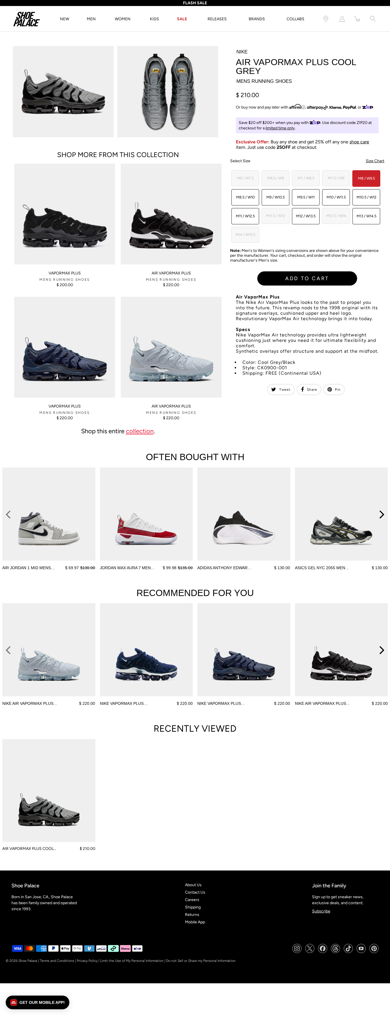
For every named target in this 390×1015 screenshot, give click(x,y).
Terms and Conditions (57, 961)
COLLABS (295, 19)
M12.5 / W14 (336, 216)
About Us (193, 884)
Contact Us (195, 892)
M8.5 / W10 (245, 197)
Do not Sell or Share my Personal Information (201, 961)
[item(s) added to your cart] (357, 19)
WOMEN (122, 19)
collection (140, 431)
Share (312, 390)
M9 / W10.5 (275, 197)
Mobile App (195, 922)
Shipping (193, 907)
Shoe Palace (28, 961)
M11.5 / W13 (275, 216)
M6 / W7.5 (245, 178)
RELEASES (217, 19)
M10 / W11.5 (336, 197)
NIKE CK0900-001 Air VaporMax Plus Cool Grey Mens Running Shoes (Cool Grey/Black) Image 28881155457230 (165, 53)
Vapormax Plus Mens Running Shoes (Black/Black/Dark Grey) (63, 168)
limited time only (280, 128)
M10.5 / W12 (366, 197)
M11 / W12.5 (245, 216)
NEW (64, 19)
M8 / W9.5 (366, 178)
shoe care (359, 142)
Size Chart (375, 161)
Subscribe (321, 911)
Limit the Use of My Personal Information (132, 961)
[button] (37, 1002)
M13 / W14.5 (366, 216)
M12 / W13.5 (305, 216)
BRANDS (257, 19)
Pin (338, 390)
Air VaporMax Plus (171, 273)
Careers (192, 899)
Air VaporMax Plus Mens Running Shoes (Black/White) (169, 166)
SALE (182, 19)
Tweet (285, 390)
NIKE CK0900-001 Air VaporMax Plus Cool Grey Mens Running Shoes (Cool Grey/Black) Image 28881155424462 (61, 53)
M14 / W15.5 (245, 234)
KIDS (154, 19)
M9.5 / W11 (306, 197)
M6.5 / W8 (275, 178)
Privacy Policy (87, 961)
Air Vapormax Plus (171, 406)
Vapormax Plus (65, 273)
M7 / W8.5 (305, 178)
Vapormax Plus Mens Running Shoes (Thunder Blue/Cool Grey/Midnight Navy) (55, 301)
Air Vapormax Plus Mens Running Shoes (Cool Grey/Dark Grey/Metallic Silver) (171, 301)
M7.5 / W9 (336, 178)
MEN (91, 19)
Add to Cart (307, 278)
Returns (192, 914)
